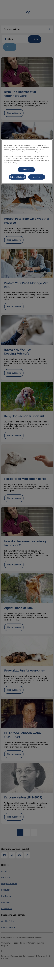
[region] (27, 161)
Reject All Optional (17, 177)
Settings (26, 169)
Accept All (37, 177)
